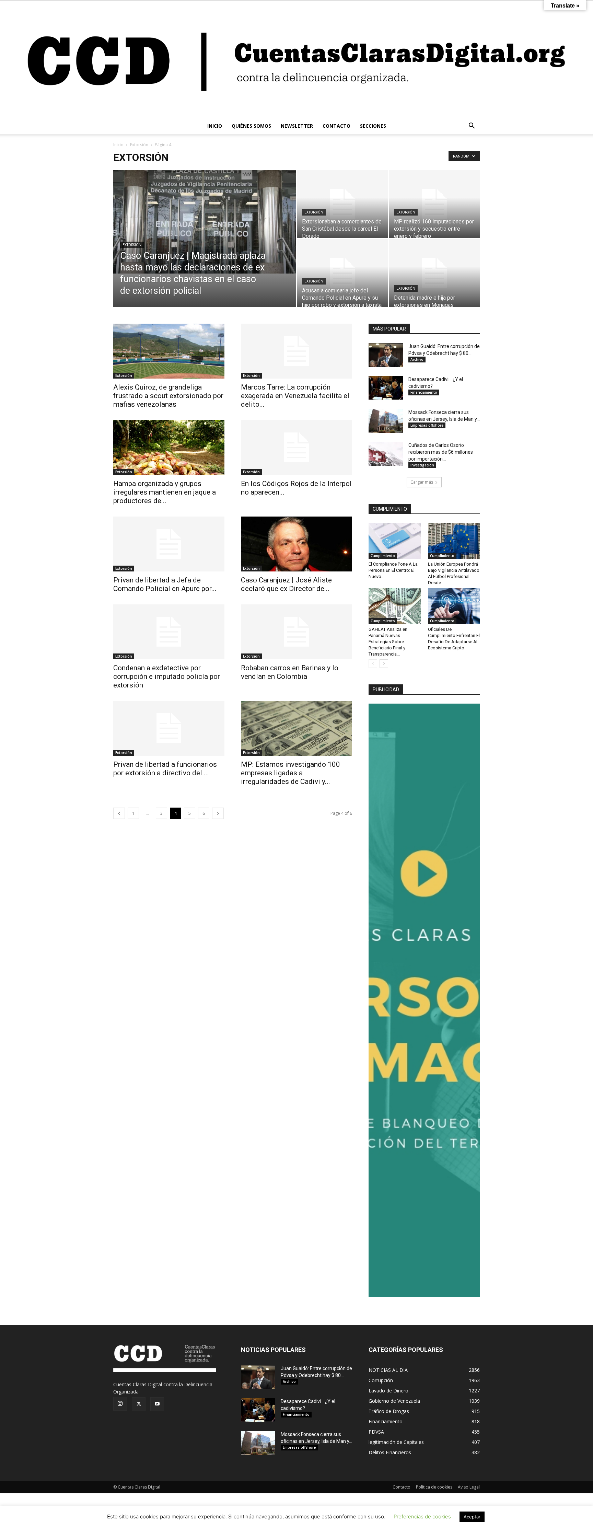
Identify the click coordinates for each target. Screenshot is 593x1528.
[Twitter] (139, 1404)
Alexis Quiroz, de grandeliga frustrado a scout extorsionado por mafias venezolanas (168, 395)
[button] (471, 126)
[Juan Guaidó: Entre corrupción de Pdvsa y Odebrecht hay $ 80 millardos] (386, 355)
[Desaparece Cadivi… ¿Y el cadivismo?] (386, 388)
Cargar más (421, 482)
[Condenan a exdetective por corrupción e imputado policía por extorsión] (168, 631)
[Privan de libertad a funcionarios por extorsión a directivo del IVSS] (168, 728)
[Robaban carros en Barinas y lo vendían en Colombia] (296, 631)
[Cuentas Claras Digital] (296, 59)
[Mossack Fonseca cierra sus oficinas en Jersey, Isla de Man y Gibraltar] (386, 421)
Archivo (416, 359)
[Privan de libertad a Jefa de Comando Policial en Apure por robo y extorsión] (168, 544)
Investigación (422, 465)
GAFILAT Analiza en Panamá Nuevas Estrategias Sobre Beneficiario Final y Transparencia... (388, 642)
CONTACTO (336, 126)
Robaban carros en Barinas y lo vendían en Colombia (289, 672)
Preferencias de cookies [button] (422, 1516)
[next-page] (218, 813)
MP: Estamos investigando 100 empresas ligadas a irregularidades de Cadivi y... (290, 773)
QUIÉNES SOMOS (251, 126)
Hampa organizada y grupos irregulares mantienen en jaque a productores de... (164, 492)
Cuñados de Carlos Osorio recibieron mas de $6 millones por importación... (440, 452)
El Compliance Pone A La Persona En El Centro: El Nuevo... (393, 570)
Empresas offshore (426, 425)
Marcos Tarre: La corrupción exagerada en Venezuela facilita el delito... (295, 395)
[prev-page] (119, 813)
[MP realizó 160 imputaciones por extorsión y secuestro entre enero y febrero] (434, 204)
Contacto (401, 1487)
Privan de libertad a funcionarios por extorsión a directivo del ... (165, 768)
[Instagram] (120, 1404)
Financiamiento (423, 392)
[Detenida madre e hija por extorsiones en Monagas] (434, 273)
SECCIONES (373, 126)
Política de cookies (434, 1487)
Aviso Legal (469, 1487)
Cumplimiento (383, 555)
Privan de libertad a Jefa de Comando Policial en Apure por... (165, 584)
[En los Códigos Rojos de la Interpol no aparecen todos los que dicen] (296, 447)
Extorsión (139, 145)
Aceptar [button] (472, 1516)
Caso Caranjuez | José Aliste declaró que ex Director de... (286, 584)
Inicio (118, 145)
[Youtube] (157, 1404)
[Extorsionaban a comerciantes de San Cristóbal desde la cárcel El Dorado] (342, 204)
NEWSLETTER (297, 126)
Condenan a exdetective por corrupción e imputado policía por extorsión (166, 676)
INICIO (214, 126)
